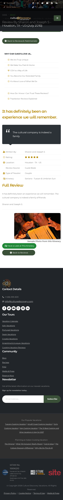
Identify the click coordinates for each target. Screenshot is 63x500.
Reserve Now (8, 376)
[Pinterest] (52, 3)
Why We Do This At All (44, 448)
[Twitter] (42, 3)
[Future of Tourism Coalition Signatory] (38, 472)
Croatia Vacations (10, 339)
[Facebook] (33, 3)
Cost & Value (49, 444)
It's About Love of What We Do (23, 81)
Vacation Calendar (10, 321)
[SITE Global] (54, 472)
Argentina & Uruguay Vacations (16, 343)
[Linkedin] (57, 3)
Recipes (5, 362)
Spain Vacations (9, 334)
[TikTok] (33, 7)
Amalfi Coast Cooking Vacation (40, 424)
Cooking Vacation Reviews (13, 348)
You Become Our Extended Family (25, 76)
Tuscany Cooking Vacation (15, 424)
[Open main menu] (57, 18)
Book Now (11, 7)
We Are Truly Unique (19, 60)
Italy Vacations (8, 326)
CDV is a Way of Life (18, 71)
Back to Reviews (22, 253)
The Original (9, 444)
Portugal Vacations (10, 330)
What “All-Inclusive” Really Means (29, 444)
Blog (4, 358)
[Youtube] (47, 3)
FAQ (4, 367)
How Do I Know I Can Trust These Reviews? (29, 93)
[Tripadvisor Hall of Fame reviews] (9, 3)
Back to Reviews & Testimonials (22, 41)
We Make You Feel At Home (22, 65)
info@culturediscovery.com (19, 301)
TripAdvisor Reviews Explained (23, 99)
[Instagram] (38, 3)
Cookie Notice (25, 493)
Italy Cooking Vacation (29, 428)
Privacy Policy (10, 493)
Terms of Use (39, 493)
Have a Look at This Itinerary (20, 246)
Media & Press (8, 371)
